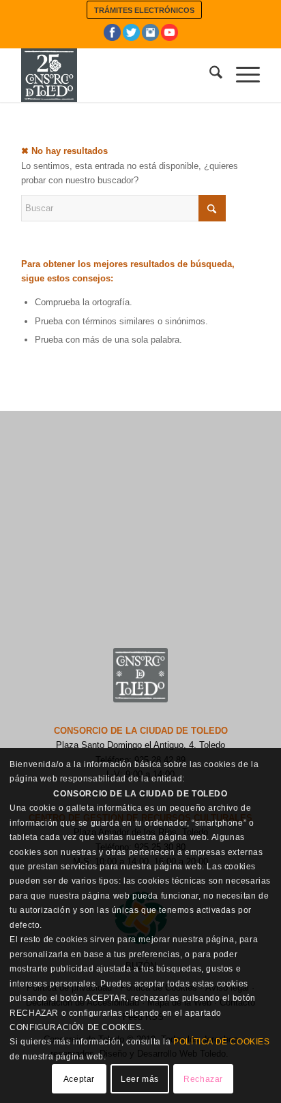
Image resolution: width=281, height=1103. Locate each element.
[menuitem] (144, 10)
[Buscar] (209, 75)
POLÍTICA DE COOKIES (221, 1041)
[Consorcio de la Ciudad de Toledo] (116, 75)
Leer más (140, 1079)
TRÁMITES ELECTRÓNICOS (144, 10)
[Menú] (241, 75)
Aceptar (79, 1079)
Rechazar (203, 1079)
